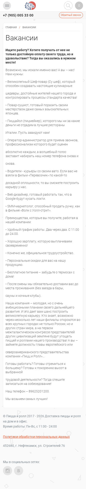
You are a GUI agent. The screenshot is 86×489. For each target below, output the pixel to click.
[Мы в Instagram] (7, 470)
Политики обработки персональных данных (36, 437)
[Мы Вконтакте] (18, 470)
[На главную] (30, 5)
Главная (11, 27)
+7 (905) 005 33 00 (18, 15)
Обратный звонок (71, 15)
